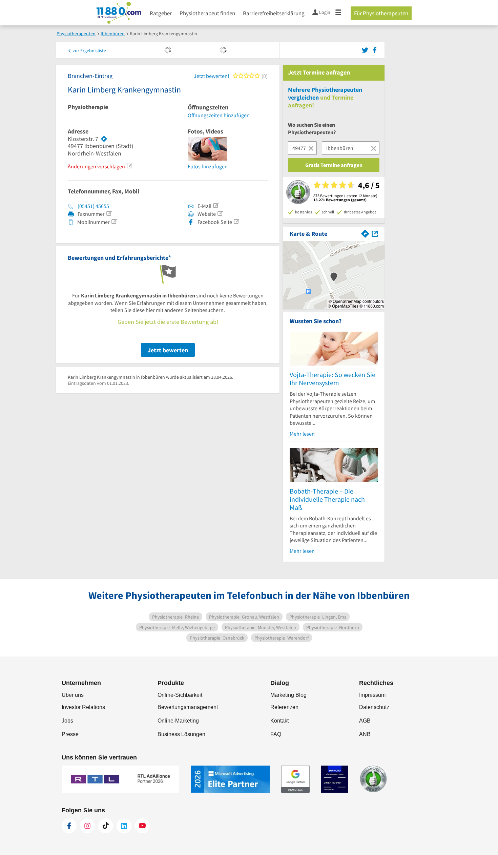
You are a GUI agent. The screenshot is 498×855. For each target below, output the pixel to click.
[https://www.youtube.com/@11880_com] (142, 825)
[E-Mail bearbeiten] (215, 205)
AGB (365, 721)
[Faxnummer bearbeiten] (108, 213)
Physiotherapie (88, 107)
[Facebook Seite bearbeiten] (236, 221)
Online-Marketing (178, 721)
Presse (70, 734)
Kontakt (279, 721)
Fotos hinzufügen (208, 166)
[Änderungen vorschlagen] (129, 166)
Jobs (67, 721)
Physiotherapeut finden (207, 13)
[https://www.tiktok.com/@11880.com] (105, 825)
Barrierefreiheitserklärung (274, 13)
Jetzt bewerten (168, 350)
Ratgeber (161, 13)
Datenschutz (374, 707)
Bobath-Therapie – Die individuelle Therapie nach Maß (327, 499)
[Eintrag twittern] (366, 49)
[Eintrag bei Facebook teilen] (375, 49)
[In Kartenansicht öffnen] (375, 233)
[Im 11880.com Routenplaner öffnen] (365, 233)
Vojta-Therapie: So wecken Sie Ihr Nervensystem (332, 378)
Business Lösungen (181, 734)
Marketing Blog (288, 695)
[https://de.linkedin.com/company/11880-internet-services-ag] (124, 825)
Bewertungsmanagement (188, 707)
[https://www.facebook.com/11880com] (69, 825)
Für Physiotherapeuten (381, 13)
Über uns (73, 695)
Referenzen (284, 707)
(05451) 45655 (93, 206)
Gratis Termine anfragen (333, 165)
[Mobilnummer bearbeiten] (113, 221)
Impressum (372, 695)
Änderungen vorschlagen (96, 166)
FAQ (275, 734)
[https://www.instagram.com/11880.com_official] (87, 825)
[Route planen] (104, 139)
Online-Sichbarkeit (180, 695)
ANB (365, 734)
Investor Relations (83, 707)
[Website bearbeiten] (219, 213)
